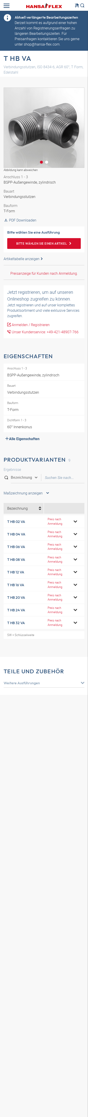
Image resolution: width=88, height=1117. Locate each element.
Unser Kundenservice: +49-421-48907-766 (45, 331)
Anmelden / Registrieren (30, 324)
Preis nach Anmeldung (55, 521)
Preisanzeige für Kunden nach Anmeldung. (44, 273)
